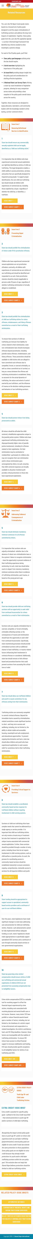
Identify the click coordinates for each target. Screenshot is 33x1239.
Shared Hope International (21, 1236)
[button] (2, 5)
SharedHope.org (16, 1)
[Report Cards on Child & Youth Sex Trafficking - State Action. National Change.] (17, 5)
